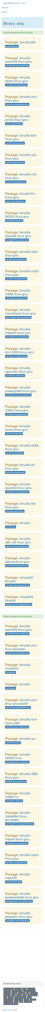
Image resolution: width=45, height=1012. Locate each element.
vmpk (21, 1002)
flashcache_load (32, 995)
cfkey (13, 995)
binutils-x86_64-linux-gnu (18, 540)
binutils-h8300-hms (18, 756)
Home (24, 3)
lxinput (29, 997)
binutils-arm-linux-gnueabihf (21, 701)
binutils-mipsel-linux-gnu (18, 837)
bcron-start (7, 995)
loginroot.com (8, 1010)
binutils (25, 522)
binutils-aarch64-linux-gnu (18, 59)
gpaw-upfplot (31, 988)
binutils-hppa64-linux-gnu (18, 234)
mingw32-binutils (19, 579)
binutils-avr (28, 738)
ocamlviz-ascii (18, 999)
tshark (16, 1002)
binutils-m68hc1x (18, 795)
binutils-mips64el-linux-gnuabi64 (18, 816)
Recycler (10, 997)
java (5, 997)
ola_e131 (14, 993)
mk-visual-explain (17, 991)
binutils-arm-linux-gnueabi (21, 647)
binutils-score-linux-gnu (18, 428)
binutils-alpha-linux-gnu (18, 79)
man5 (24, 988)
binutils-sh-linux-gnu (20, 466)
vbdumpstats (27, 1002)
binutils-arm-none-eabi (21, 721)
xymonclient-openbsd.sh (10, 1004)
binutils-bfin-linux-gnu (21, 137)
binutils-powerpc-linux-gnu (18, 915)
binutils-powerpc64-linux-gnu (20, 389)
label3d (26, 999)
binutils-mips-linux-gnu (22, 856)
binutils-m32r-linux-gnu (22, 273)
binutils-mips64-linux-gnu (18, 331)
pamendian (7, 993)
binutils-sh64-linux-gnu (22, 447)
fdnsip (24, 995)
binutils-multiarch (18, 666)
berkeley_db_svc (8, 988)
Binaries (4, 12)
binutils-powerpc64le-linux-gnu (22, 895)
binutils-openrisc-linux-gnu (18, 369)
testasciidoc (33, 993)
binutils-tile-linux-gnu (20, 505)
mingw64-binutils (19, 598)
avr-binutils (27, 42)
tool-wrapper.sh (8, 1002)
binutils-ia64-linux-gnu (22, 253)
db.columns (7, 991)
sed (28, 993)
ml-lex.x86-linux (8, 999)
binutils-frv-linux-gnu (20, 195)
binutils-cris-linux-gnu (21, 176)
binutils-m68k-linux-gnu (18, 292)
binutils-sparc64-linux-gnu (18, 486)
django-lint (18, 988)
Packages (5, 7)
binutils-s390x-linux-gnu (18, 408)
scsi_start (33, 999)
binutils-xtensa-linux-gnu (18, 560)
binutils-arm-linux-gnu (21, 98)
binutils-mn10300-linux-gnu (19, 350)
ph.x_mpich (21, 993)
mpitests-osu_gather (29, 991)
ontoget (19, 995)
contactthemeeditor (20, 997)
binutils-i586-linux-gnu (22, 775)
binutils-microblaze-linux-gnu (20, 311)
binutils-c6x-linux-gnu (21, 156)
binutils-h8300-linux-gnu (18, 214)
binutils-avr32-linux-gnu (18, 118)
